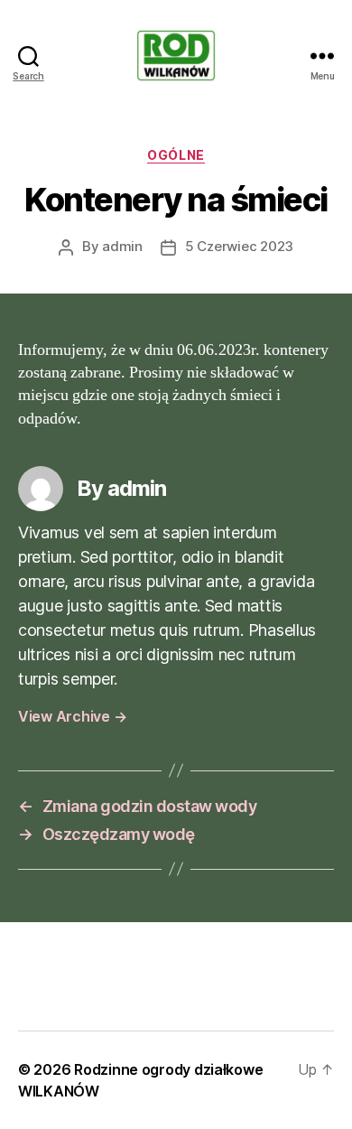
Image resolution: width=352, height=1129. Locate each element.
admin (122, 246)
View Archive (72, 716)
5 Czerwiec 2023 (239, 246)
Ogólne (175, 155)
